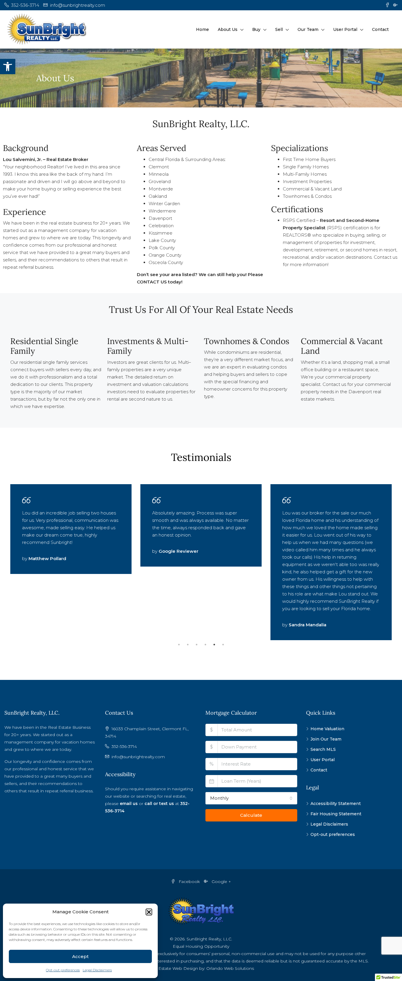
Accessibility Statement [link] (335, 803)
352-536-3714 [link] (124, 746)
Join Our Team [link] (325, 739)
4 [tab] (205, 645)
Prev (22, 562)
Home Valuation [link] (327, 728)
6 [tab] (223, 645)
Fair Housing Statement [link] (335, 813)
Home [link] (202, 29)
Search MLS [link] (323, 749)
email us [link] (129, 803)
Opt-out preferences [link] (63, 970)
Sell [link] (279, 29)
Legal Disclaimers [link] (97, 970)
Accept (80, 956)
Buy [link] (256, 29)
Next (380, 562)
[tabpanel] (71, 529)
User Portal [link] (345, 29)
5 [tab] (214, 645)
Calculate (251, 815)
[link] (7, 66)
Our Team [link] (308, 29)
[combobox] (251, 798)
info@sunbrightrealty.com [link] (138, 756)
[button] (149, 912)
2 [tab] (188, 645)
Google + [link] (220, 881)
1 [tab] (179, 645)
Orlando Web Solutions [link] (230, 968)
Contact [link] (380, 29)
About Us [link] (227, 29)
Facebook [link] (189, 881)
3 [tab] (197, 645)
